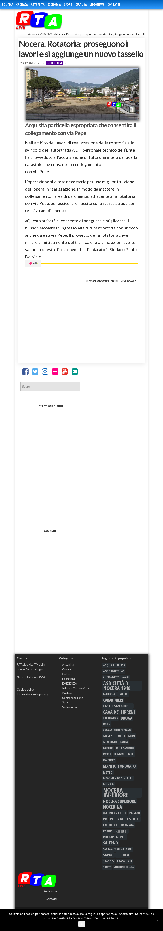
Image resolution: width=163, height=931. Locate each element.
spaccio (108, 861)
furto (106, 724)
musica (108, 784)
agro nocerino (113, 671)
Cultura (81, 4)
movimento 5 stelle (118, 778)
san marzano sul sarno (117, 849)
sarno (108, 855)
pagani (134, 812)
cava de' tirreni (119, 711)
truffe (107, 867)
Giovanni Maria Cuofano (117, 730)
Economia (54, 4)
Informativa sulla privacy (33, 694)
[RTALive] (47, 20)
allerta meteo (111, 677)
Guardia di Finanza (115, 742)
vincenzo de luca (124, 867)
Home (31, 34)
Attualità (37, 4)
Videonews (97, 4)
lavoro (107, 754)
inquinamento (125, 748)
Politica (7, 4)
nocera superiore (119, 801)
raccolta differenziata (118, 825)
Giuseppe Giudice (114, 736)
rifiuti (121, 831)
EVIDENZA (45, 34)
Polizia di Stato (125, 819)
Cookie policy (25, 689)
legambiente (124, 753)
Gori (131, 735)
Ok (81, 924)
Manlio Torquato (119, 766)
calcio (123, 694)
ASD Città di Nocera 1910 (116, 686)
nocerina (112, 806)
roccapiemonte (114, 837)
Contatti (113, 4)
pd (105, 819)
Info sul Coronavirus (75, 688)
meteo (107, 772)
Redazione (50, 891)
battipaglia (109, 693)
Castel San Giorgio (118, 706)
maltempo (109, 760)
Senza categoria (72, 697)
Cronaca (22, 4)
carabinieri (113, 700)
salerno (110, 842)
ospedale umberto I (114, 813)
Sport (68, 4)
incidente (108, 748)
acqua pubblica (114, 665)
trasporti (124, 861)
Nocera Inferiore (116, 793)
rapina (107, 831)
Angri (125, 677)
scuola (123, 855)
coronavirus (110, 718)
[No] (158, 920)
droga (126, 718)
